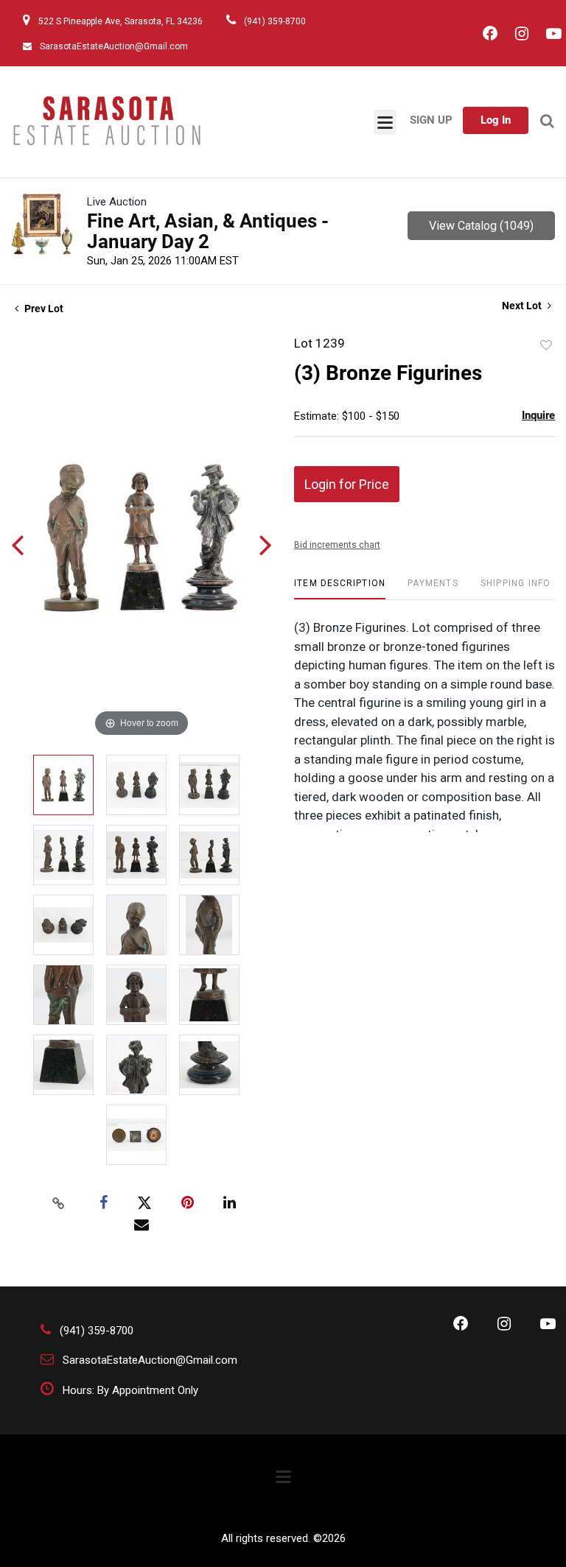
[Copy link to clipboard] (59, 1203)
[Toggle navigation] (385, 122)
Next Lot (523, 305)
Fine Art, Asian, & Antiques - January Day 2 (208, 231)
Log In (496, 120)
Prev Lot (42, 308)
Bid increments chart (337, 545)
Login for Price (346, 484)
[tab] (339, 588)
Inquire (538, 415)
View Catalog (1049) (481, 226)
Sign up (431, 120)
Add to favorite (546, 345)
